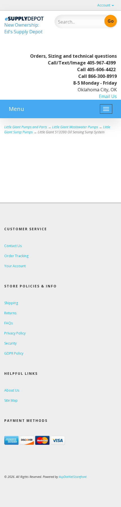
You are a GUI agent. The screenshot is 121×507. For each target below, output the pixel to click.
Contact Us (13, 245)
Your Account (15, 266)
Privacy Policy (15, 333)
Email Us (108, 96)
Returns (10, 313)
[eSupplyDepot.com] (25, 18)
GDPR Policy (13, 353)
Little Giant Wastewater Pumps (75, 127)
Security (10, 343)
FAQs (8, 323)
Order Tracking (16, 255)
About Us (11, 390)
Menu (16, 109)
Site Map (11, 400)
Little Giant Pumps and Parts (25, 127)
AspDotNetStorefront (73, 477)
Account (104, 5)
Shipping (11, 303)
